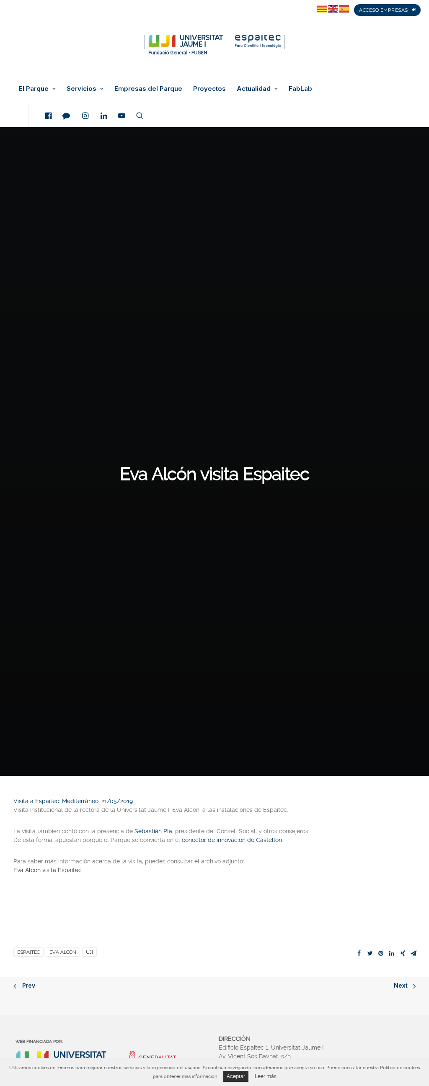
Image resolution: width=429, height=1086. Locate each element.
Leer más (266, 1076)
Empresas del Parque (148, 89)
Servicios (81, 89)
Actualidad (254, 89)
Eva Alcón (62, 952)
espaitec (28, 952)
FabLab (300, 89)
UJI (89, 952)
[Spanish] (344, 8)
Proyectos (209, 89)
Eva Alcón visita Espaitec (47, 870)
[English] (333, 8)
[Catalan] (322, 8)
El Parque (34, 89)
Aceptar (236, 1076)
